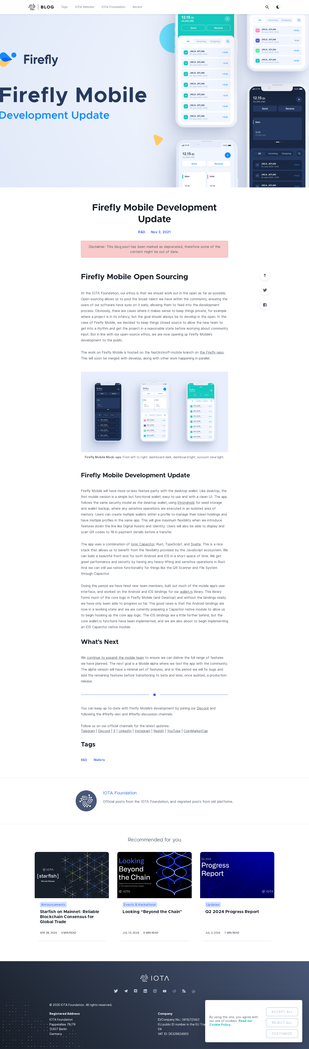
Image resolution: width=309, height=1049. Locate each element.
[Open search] (267, 7)
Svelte (196, 544)
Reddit (158, 731)
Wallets (99, 760)
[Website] (154, 978)
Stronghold (186, 502)
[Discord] (135, 991)
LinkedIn (125, 731)
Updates (213, 904)
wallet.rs (186, 592)
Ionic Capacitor (142, 544)
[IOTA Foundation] (86, 800)
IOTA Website (84, 7)
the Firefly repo (212, 352)
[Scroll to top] (265, 275)
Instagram (142, 731)
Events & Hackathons (140, 904)
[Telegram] (126, 991)
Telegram (88, 731)
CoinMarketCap (196, 731)
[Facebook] (265, 305)
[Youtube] (164, 991)
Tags (64, 7)
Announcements (53, 904)
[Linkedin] (145, 991)
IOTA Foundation (113, 7)
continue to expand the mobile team (115, 657)
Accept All (282, 1011)
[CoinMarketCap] (193, 991)
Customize (282, 1033)
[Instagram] (155, 991)
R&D (141, 232)
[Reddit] (174, 991)
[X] (265, 290)
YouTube (174, 731)
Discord (203, 708)
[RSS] (184, 991)
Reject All (282, 1022)
